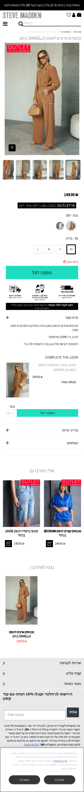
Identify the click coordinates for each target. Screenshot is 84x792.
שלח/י (73, 712)
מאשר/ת (24, 780)
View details (69, 382)
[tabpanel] (42, 99)
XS (71, 249)
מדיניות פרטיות (60, 761)
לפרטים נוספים (31, 744)
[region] (42, 769)
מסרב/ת (59, 780)
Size (12, 406)
